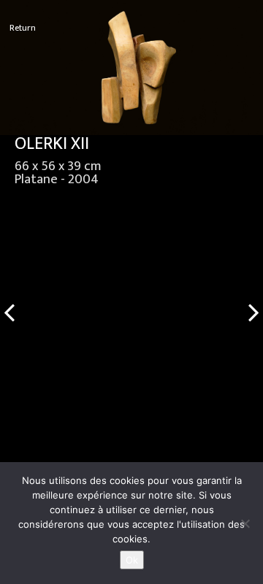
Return (22, 28)
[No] (244, 523)
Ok (132, 560)
